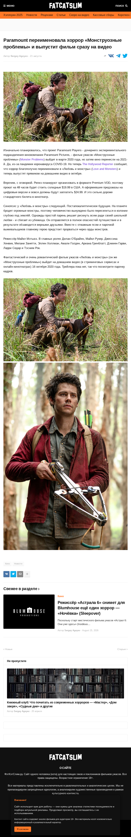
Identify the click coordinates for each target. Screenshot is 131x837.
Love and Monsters (104, 169)
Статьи (61, 15)
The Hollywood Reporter (97, 164)
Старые (121, 649)
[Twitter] (125, 55)
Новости (31, 15)
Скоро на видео (79, 15)
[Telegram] (118, 55)
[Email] (20, 574)
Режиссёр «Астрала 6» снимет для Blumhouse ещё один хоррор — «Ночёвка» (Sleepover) (91, 607)
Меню (10, 5)
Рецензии (47, 15)
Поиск (119, 5)
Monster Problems (32, 159)
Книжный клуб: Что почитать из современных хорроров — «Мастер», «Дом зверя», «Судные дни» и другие (62, 704)
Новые (8, 649)
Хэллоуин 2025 (13, 15)
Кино (7, 564)
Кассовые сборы (103, 15)
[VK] (111, 55)
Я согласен (22, 829)
